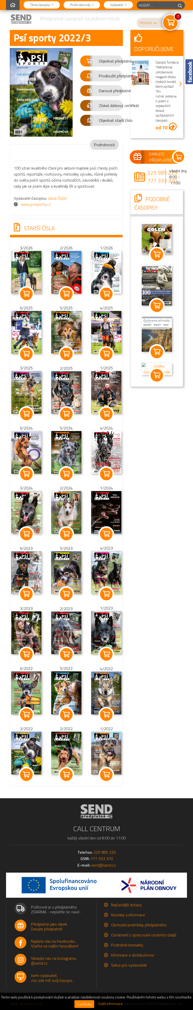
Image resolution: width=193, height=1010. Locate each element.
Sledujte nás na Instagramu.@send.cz (54, 960)
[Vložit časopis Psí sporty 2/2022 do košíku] (66, 775)
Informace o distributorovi (132, 955)
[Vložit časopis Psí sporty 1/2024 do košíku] (106, 534)
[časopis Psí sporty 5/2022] (66, 692)
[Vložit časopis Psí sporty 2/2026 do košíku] (66, 294)
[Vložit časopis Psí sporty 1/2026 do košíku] (106, 294)
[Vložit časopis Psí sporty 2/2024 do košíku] (66, 534)
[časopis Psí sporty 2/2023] (66, 632)
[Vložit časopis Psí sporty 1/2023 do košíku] (106, 654)
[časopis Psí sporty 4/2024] (106, 452)
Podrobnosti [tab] (104, 145)
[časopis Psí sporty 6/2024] (26, 452)
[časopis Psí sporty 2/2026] (66, 272)
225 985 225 (162, 173)
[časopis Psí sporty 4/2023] (106, 572)
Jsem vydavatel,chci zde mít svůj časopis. (52, 977)
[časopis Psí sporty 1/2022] (106, 753)
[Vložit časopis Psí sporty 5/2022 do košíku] (66, 715)
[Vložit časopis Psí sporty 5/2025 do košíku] (66, 354)
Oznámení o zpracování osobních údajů (143, 935)
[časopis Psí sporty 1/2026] (106, 272)
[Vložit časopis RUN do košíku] (157, 306)
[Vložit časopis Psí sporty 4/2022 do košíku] (106, 715)
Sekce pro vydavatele (129, 965)
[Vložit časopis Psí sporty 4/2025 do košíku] (106, 354)
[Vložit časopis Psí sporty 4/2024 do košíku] (106, 474)
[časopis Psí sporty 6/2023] (26, 572)
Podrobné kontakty (127, 945)
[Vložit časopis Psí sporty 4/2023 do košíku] (106, 594)
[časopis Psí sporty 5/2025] (66, 332)
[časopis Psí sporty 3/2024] (26, 512)
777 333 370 (162, 181)
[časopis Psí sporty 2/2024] (66, 512)
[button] (101, 61)
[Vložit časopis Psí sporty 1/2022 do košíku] (106, 775)
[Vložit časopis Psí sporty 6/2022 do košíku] (26, 715)
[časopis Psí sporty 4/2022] (106, 692)
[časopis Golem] (157, 239)
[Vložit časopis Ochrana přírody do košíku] (157, 352)
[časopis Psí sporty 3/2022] (26, 753)
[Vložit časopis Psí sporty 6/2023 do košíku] (26, 594)
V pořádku (84, 1004)
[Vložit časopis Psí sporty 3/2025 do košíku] (26, 414)
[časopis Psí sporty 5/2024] (66, 452)
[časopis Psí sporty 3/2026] (26, 272)
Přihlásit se (148, 23)
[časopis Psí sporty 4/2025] (106, 332)
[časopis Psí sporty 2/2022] (66, 753)
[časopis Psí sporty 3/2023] (26, 632)
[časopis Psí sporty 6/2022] (26, 692)
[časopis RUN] (157, 285)
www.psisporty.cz (36, 204)
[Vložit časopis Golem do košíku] (157, 254)
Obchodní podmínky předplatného (139, 925)
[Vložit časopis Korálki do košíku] (157, 375)
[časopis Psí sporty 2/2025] (66, 392)
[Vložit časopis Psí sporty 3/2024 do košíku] (26, 534)
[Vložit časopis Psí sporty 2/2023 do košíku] (66, 654)
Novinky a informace (128, 915)
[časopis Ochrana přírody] (157, 334)
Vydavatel (117, 4)
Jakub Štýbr (57, 198)
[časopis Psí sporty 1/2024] (106, 512)
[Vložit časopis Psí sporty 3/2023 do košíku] (26, 654)
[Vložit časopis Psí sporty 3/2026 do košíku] (26, 294)
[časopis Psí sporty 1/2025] (106, 392)
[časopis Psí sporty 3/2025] (26, 392)
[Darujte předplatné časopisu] (156, 157)
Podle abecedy (80, 4)
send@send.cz (103, 865)
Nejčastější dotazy (126, 905)
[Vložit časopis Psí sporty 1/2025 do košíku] (106, 414)
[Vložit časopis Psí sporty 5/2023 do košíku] (66, 594)
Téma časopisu (40, 4)
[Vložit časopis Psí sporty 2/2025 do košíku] (66, 414)
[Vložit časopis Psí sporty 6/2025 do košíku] (26, 354)
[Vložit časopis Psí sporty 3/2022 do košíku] (26, 775)
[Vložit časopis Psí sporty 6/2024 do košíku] (26, 474)
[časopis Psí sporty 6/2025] (26, 332)
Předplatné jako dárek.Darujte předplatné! (49, 926)
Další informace (110, 1003)
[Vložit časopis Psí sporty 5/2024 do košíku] (66, 474)
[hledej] (180, 5)
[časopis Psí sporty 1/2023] (106, 632)
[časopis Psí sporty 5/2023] (66, 572)
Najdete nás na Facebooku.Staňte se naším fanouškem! (54, 943)
